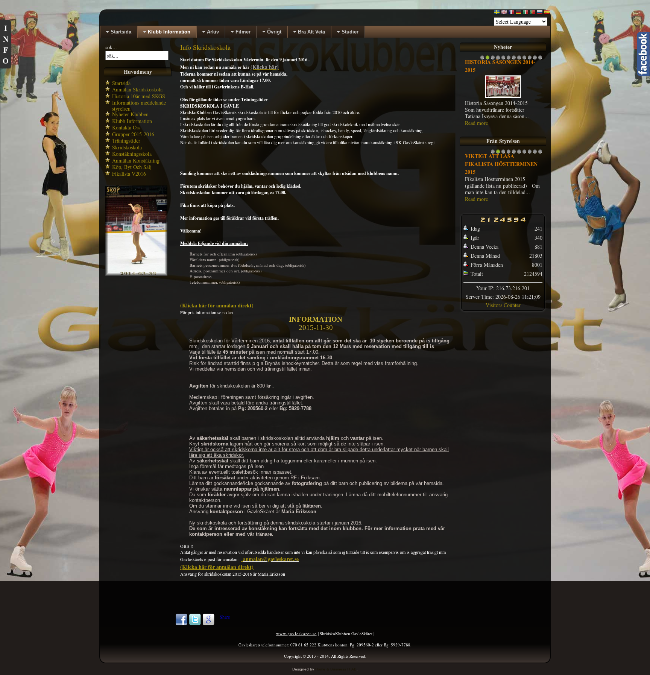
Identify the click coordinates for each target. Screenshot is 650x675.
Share (225, 617)
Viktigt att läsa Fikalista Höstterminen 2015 (501, 164)
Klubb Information (132, 121)
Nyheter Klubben (130, 114)
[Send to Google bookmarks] (208, 624)
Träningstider (126, 140)
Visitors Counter (503, 305)
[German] (518, 13)
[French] (511, 13)
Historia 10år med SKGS (138, 96)
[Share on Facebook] (181, 624)
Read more (476, 122)
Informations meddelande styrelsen (139, 105)
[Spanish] (547, 13)
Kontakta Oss (126, 127)
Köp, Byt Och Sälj (132, 166)
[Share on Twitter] (195, 624)
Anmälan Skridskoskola (137, 89)
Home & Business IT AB (336, 669)
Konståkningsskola (132, 153)
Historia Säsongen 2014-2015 (500, 66)
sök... (111, 47)
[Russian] (540, 13)
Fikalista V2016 (129, 173)
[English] (504, 13)
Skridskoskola (127, 147)
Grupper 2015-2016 (133, 134)
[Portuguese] (533, 13)
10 (540, 153)
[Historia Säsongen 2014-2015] (503, 97)
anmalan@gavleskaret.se (271, 559)
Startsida (121, 83)
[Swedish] (497, 13)
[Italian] (525, 13)
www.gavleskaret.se (296, 633)
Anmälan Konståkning (135, 160)
